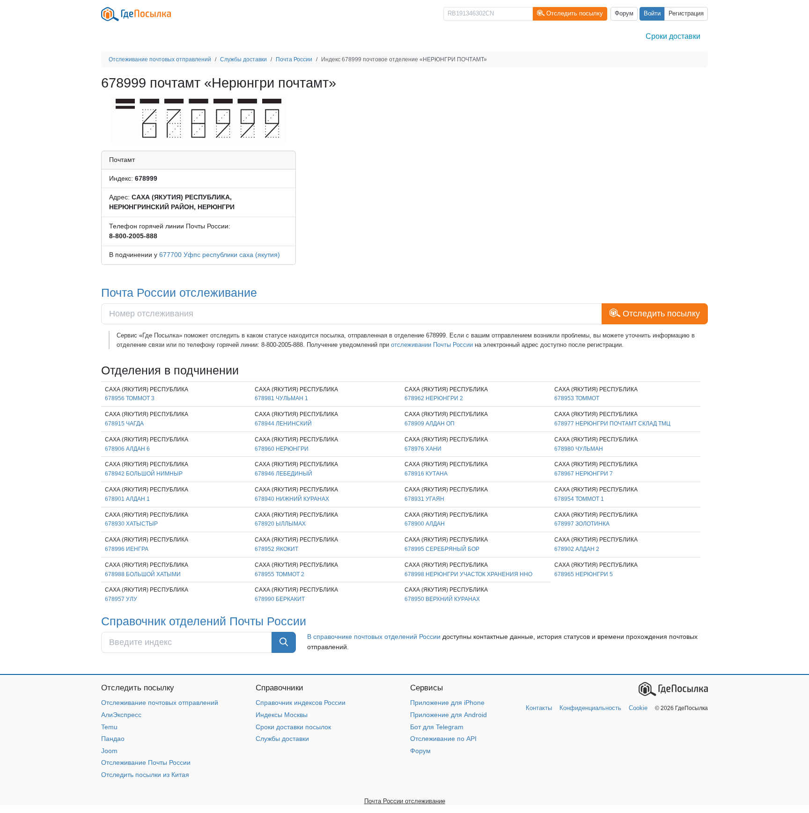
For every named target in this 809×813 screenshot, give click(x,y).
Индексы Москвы (282, 714)
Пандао (113, 738)
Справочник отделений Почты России (203, 621)
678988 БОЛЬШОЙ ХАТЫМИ (143, 574)
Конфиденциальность (590, 707)
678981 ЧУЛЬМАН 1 (281, 398)
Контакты (539, 707)
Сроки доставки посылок (293, 727)
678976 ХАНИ (422, 449)
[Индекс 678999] (198, 118)
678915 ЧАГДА (124, 423)
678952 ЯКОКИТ (276, 549)
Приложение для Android (448, 714)
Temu (109, 727)
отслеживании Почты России (432, 344)
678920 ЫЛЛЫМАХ (280, 523)
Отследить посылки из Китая (145, 774)
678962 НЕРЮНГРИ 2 (433, 398)
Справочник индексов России (301, 702)
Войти (652, 13)
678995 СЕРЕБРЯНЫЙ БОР (441, 549)
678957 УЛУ (121, 599)
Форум (624, 13)
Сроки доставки (673, 36)
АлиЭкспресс (121, 714)
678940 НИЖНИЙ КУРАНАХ (292, 499)
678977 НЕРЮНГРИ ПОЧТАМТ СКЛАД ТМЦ (612, 423)
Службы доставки (282, 738)
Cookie (638, 707)
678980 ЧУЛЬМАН (578, 449)
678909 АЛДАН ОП (429, 423)
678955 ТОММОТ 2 (279, 574)
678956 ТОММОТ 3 (129, 398)
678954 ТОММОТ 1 (579, 499)
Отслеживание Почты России (146, 762)
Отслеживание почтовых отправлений (159, 702)
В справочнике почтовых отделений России (374, 636)
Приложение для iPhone (447, 702)
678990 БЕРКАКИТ (280, 599)
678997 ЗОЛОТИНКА (582, 523)
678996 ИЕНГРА (126, 549)
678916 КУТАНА (426, 473)
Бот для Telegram (436, 727)
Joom (109, 750)
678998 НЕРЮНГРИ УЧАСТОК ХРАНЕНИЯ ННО (468, 574)
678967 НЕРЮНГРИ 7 (583, 473)
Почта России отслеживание (179, 292)
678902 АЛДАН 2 (576, 549)
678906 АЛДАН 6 (127, 449)
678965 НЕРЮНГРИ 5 (583, 574)
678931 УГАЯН (424, 499)
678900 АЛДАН (424, 523)
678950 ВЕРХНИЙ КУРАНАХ (442, 599)
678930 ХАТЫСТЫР (131, 523)
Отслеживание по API (443, 738)
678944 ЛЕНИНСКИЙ (283, 423)
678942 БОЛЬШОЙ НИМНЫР (144, 473)
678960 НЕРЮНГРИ (282, 449)
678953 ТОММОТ (576, 398)
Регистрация (686, 13)
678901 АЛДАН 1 (127, 499)
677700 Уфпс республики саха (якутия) (219, 254)
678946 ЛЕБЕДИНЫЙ (283, 473)
